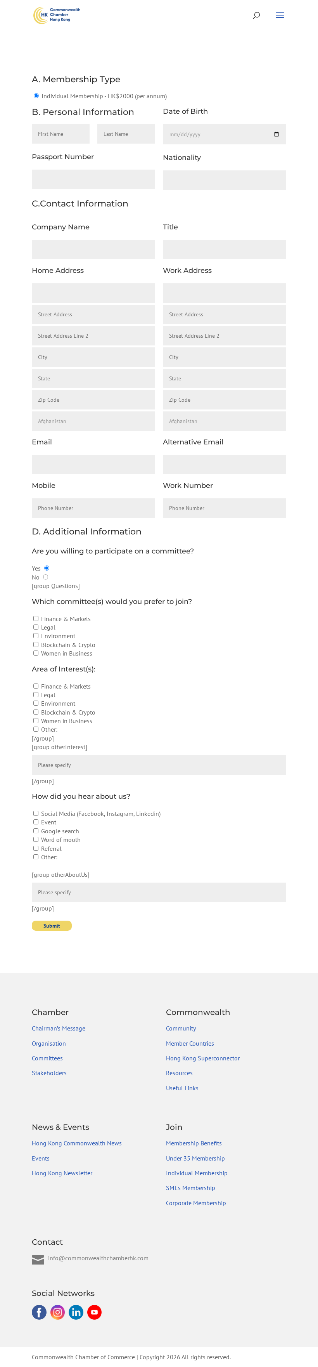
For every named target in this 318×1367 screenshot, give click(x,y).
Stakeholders (49, 1073)
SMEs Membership (190, 1188)
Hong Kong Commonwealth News (77, 1143)
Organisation (49, 1043)
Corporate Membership (196, 1203)
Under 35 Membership (195, 1158)
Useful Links (182, 1088)
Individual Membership (197, 1173)
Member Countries (190, 1043)
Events (41, 1158)
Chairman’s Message (58, 1028)
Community (181, 1028)
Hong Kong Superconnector (203, 1058)
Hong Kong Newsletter (62, 1173)
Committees (47, 1058)
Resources (179, 1073)
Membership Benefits (194, 1143)
